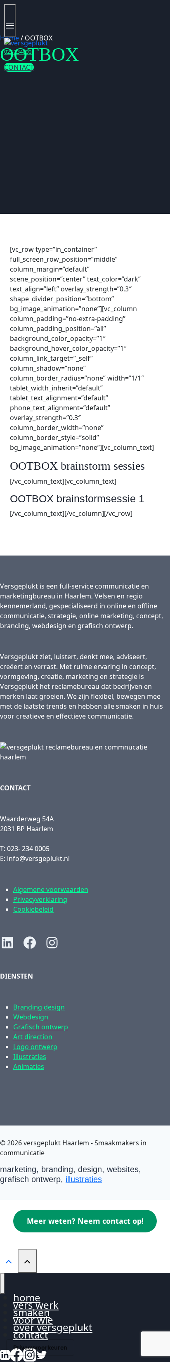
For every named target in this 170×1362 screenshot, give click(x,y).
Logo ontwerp (35, 1046)
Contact (30, 1334)
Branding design (39, 1007)
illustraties (84, 1179)
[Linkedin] (5, 1353)
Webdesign (30, 1017)
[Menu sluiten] (2, 1283)
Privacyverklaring (40, 899)
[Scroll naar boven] (9, 1260)
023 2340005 (19, 51)
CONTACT (19, 67)
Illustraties (29, 1056)
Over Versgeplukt (52, 1327)
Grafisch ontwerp (40, 1026)
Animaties (28, 1066)
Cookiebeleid (33, 909)
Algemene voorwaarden (50, 889)
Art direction (32, 1036)
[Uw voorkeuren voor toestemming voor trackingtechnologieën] (40, 1347)
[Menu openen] (10, 20)
